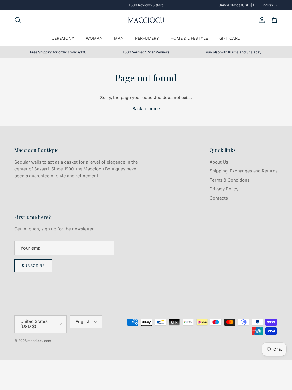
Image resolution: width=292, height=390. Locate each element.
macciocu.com (39, 341)
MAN (119, 38)
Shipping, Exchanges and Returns (244, 171)
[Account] (260, 20)
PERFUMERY (147, 38)
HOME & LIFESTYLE (189, 38)
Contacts (219, 198)
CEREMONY (63, 38)
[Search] (17, 20)
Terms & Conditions (230, 180)
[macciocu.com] (146, 20)
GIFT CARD (229, 38)
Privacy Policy (224, 189)
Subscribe (33, 265)
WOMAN (94, 38)
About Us (219, 162)
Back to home (146, 108)
